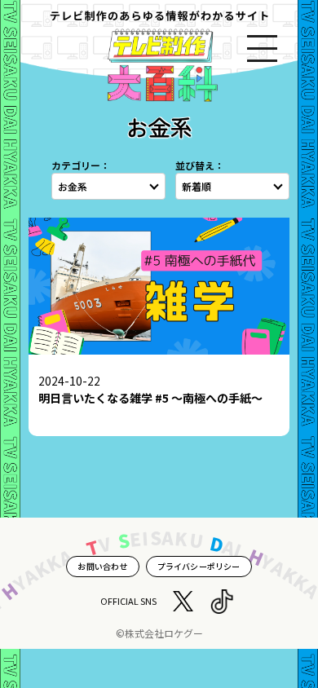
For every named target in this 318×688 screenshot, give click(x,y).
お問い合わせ (102, 566)
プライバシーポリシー (199, 566)
